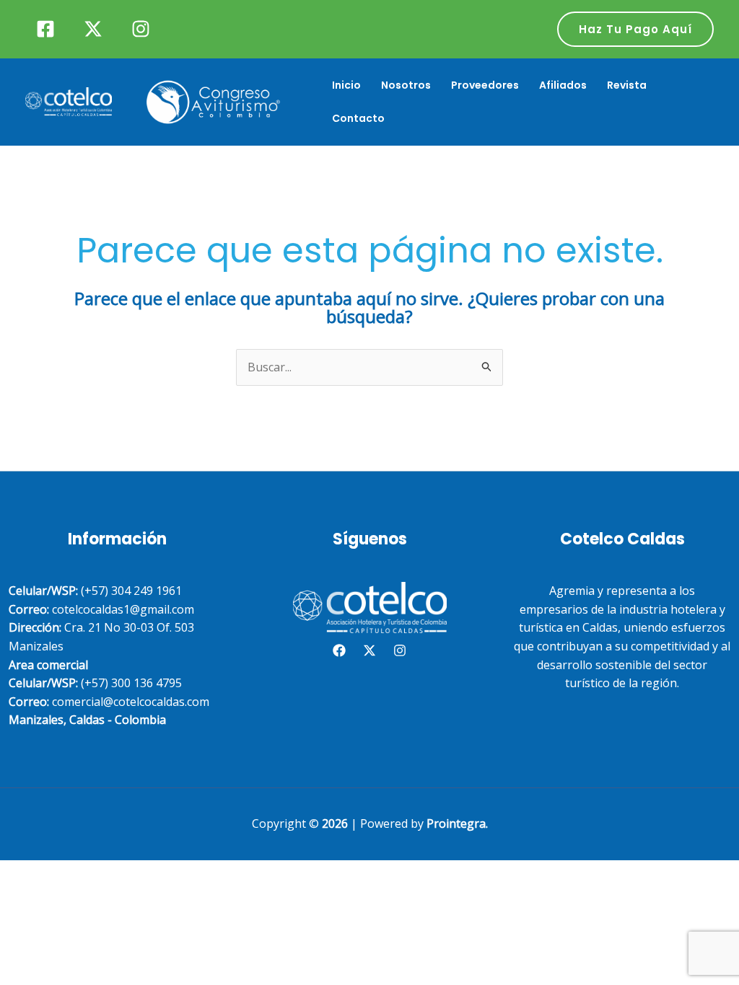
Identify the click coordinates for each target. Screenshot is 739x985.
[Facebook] (45, 29)
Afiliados (563, 85)
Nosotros (406, 85)
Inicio (346, 85)
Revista (627, 85)
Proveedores (485, 85)
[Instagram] (141, 29)
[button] (635, 29)
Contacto (358, 118)
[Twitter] (93, 29)
